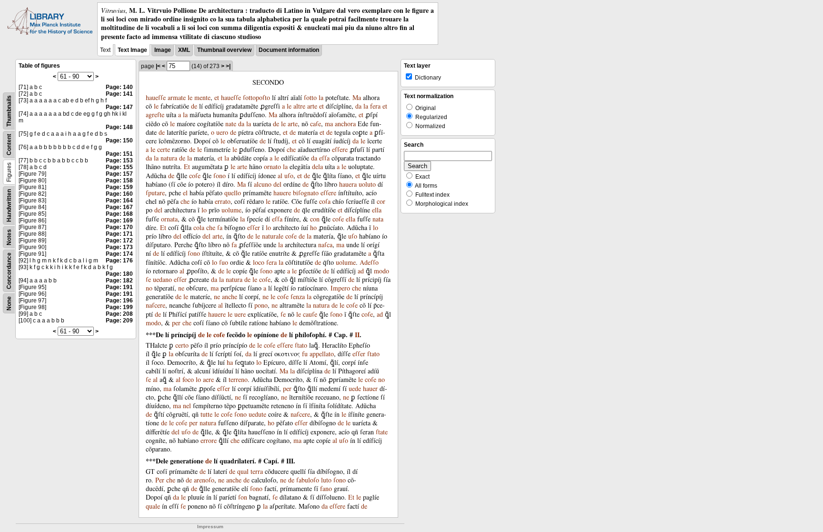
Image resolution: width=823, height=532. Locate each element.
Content (9, 144)
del (277, 184)
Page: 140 (119, 87)
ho (313, 227)
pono (261, 305)
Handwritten (9, 205)
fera (375, 105)
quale (153, 506)
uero (222, 132)
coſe (195, 175)
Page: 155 (119, 167)
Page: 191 (119, 287)
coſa (325, 201)
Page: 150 (119, 140)
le (190, 97)
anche (229, 296)
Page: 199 (119, 307)
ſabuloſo (307, 479)
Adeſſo (369, 262)
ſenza (298, 296)
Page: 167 (119, 207)
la (321, 97)
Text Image (132, 50)
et (216, 97)
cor (381, 201)
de (194, 105)
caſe (315, 123)
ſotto (310, 97)
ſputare (155, 192)
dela (317, 166)
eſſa (324, 157)
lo (204, 209)
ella (376, 209)
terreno (238, 379)
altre (299, 105)
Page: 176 (119, 260)
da (358, 105)
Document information (289, 50)
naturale (272, 236)
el (185, 192)
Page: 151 (119, 154)
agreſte (155, 114)
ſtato (301, 345)
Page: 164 (119, 200)
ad (361, 270)
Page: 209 (119, 320)
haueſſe (156, 97)
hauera (348, 184)
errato (223, 201)
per (176, 322)
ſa (219, 227)
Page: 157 (119, 174)
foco (188, 379)
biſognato (306, 192)
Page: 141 (119, 93)
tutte (206, 414)
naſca (325, 244)
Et (187, 166)
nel (187, 405)
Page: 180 (119, 274)
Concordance (9, 270)
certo (182, 345)
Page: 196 (119, 300)
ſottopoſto (256, 97)
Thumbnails (9, 111)
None (9, 303)
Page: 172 (119, 240)
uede (355, 388)
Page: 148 (119, 127)
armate (177, 97)
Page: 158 (119, 180)
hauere (282, 192)
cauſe (310, 314)
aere (208, 379)
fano (326, 488)
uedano (162, 279)
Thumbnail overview (224, 50)
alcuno (262, 184)
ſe (148, 279)
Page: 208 (119, 314)
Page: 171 (119, 234)
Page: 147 (119, 107)
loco (258, 262)
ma (329, 123)
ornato (272, 166)
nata (377, 218)
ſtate (382, 431)
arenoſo (204, 479)
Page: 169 (119, 220)
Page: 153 (119, 160)
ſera (271, 262)
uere (240, 314)
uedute (257, 414)
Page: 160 (119, 194)
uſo (288, 175)
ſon (242, 497)
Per (159, 479)
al (280, 175)
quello (232, 192)
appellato (322, 353)
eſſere (340, 149)
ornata (169, 218)
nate (230, 123)
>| (228, 66)
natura (169, 157)
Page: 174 (119, 254)
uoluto (367, 184)
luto (326, 479)
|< (158, 66)
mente (202, 97)
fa (234, 244)
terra (257, 471)
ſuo (223, 262)
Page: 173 (119, 247)
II (357, 335)
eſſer (253, 227)
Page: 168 (119, 214)
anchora (345, 123)
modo (381, 270)
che (291, 149)
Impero (340, 287)
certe (163, 149)
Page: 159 (119, 187)
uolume (231, 209)
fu (305, 353)
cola (198, 227)
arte (312, 105)
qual (243, 471)
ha (230, 362)
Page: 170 (119, 227)
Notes (9, 237)
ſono (219, 175)
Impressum (210, 526)
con (315, 218)
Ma (356, 97)
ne (181, 287)
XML (184, 50)
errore (209, 440)
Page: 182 (119, 280)
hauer (370, 388)
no (149, 287)
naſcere (155, 305)
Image (162, 50)
